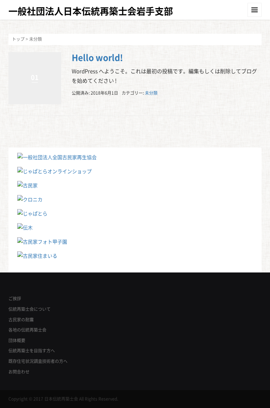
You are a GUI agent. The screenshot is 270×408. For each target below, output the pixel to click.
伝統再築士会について (29, 309)
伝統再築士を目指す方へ (31, 350)
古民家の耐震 (21, 319)
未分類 (151, 93)
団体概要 (16, 340)
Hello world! (97, 57)
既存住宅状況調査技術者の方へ (38, 361)
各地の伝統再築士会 (27, 330)
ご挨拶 (14, 298)
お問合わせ (19, 372)
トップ (18, 39)
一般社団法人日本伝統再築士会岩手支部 (90, 11)
